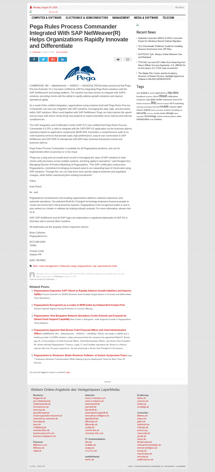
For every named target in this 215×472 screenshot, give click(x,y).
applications (160, 93)
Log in (130, 466)
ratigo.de (37, 450)
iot (171, 103)
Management (121, 17)
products (167, 110)
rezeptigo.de (143, 407)
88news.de (142, 415)
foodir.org (141, 404)
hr (181, 99)
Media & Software (146, 17)
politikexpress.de (145, 459)
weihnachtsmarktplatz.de (149, 445)
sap (94, 266)
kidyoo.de (141, 418)
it (173, 103)
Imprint (107, 382)
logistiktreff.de (91, 418)
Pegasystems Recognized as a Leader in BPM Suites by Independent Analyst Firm (79, 305)
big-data (173, 92)
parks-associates (157, 110)
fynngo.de (142, 450)
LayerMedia (181, 466)
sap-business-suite (107, 266)
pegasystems (84, 266)
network (173, 107)
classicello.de (143, 433)
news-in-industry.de (94, 401)
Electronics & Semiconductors (87, 17)
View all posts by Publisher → (43, 279)
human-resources (143, 103)
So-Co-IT (40, 466)
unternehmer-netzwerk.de (45, 418)
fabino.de (141, 398)
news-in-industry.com (95, 398)
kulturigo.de (142, 427)
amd (138, 93)
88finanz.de (38, 448)
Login (68, 372)
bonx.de (37, 424)
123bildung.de (39, 427)
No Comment (61, 52)
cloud (163, 96)
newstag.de (142, 456)
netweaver (64, 266)
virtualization (143, 119)
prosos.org (142, 430)
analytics (145, 93)
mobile (164, 106)
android (152, 93)
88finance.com (40, 445)
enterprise (167, 99)
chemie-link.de (92, 430)
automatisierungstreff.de (96, 412)
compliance (141, 100)
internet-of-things (163, 103)
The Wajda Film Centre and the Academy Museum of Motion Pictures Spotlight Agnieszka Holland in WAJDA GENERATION (161, 76)
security (141, 113)
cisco (155, 96)
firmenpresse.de (41, 407)
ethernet (176, 100)
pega (73, 266)
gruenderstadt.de (41, 412)
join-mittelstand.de (41, 401)
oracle (147, 109)
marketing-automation (144, 107)
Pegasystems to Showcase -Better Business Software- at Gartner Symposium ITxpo (80, 355)
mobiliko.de (90, 445)
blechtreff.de (91, 410)
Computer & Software (47, 17)
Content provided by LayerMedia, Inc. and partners (154, 466)
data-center (156, 99)
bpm (35, 266)
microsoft (156, 107)
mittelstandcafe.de (42, 404)
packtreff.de (90, 407)
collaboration (172, 96)
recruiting (175, 110)
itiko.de (88, 442)
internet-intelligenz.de (147, 448)
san (181, 110)
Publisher (36, 52)
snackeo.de (142, 401)
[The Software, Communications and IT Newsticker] (52, 11)
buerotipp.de (39, 421)
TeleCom (168, 17)
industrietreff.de (92, 404)
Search (180, 7)
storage (170, 113)
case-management (48, 266)
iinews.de (89, 459)
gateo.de (141, 421)
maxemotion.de (144, 453)
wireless (158, 119)
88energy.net (91, 424)
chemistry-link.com (94, 433)
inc (153, 102)
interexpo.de (39, 410)
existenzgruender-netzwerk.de (47, 415)
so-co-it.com (91, 450)
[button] (6, 465)
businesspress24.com (43, 433)
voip (152, 119)
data (148, 100)
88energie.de (91, 421)
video (179, 116)
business (149, 96)
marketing (179, 103)
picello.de (141, 436)
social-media (159, 113)
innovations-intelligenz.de (97, 415)
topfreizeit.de (143, 424)
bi (166, 93)
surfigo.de (89, 427)
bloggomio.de (39, 398)
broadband (140, 96)
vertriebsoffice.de (41, 430)
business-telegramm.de (44, 436)
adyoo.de (141, 439)
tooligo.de (89, 448)
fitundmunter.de (144, 442)
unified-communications (166, 116)
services (150, 113)
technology (150, 116)
